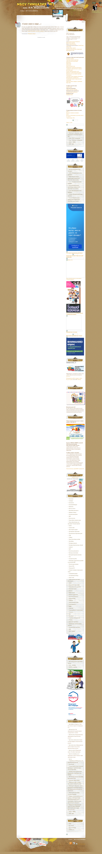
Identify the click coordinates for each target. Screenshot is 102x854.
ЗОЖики (70, 537)
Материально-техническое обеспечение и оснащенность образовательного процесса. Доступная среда (74, 69)
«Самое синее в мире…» (31, 23)
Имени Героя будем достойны (74, 539)
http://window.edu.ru (72, 745)
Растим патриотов (72, 604)
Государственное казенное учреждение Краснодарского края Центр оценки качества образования (75, 768)
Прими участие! (72, 592)
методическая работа (73, 558)
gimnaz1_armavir (73, 47)
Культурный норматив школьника (75, 554)
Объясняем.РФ (72, 568)
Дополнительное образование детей (75, 533)
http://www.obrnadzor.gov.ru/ (74, 753)
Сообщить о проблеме (75, 246)
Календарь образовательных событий (76, 545)
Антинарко (71, 500)
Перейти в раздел (75, 477)
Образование (68, 63)
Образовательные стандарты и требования (74, 81)
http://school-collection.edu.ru (74, 739)
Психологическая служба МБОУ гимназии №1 (75, 468)
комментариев (72, 827)
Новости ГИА (71, 566)
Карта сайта (68, 82)
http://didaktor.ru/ (72, 724)
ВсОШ (70, 525)
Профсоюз (71, 600)
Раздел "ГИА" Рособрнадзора (74, 138)
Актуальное (71, 498)
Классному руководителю (74, 550)
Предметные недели (72, 588)
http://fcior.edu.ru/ (72, 734)
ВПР (70, 516)
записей (71, 825)
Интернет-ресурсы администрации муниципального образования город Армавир (75, 773)
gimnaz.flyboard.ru (72, 44)
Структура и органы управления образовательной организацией (72, 60)
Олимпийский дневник (73, 573)
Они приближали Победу (73, 575)
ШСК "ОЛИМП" (72, 631)
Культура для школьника (73, 552)
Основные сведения (70, 58)
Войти (70, 823)
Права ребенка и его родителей (74, 586)
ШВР (70, 629)
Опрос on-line (71, 577)
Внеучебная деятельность (73, 510)
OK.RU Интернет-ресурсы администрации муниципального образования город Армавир (74, 178)
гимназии (79, 379)
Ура (69, 614)
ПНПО (70, 583)
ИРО (70, 776)
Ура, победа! (71, 616)
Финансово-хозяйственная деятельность (73, 72)
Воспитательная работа (73, 514)
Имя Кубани (71, 541)
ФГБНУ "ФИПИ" (72, 142)
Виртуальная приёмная (70, 42)
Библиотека (71, 506)
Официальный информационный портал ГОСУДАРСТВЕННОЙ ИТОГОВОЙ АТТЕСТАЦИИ (74, 806)
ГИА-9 (67, 114)
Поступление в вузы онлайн (74, 584)
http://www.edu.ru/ (72, 750)
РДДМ (70, 606)
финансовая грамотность (73, 621)
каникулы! (71, 547)
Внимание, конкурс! (32, 33)
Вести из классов (72, 508)
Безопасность (71, 502)
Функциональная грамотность (71, 92)
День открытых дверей (73, 529)
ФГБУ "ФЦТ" (71, 144)
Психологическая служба (73, 602)
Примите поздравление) (73, 594)
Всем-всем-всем (72, 518)
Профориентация (69, 94)
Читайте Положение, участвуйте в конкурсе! (36, 31)
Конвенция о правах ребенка (74, 780)
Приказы (70, 590)
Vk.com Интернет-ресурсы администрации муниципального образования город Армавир (74, 187)
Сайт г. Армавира (72, 665)
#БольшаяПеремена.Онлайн (71, 313)
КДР (70, 549)
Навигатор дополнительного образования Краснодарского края (74, 49)
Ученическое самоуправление (74, 617)
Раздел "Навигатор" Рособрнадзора (75, 140)
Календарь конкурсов (73, 543)
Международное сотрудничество (72, 77)
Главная (70, 839)
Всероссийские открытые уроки (75, 520)
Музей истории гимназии (73, 564)
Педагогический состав (70, 66)
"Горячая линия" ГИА (70, 117)
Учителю (70, 619)
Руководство (68, 64)
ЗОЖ (70, 535)
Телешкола (71, 612)
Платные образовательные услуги (72, 71)
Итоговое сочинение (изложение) (72, 112)
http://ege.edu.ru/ (72, 729)
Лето (70, 556)
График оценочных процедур (71, 89)
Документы (68, 62)
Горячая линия (69, 87)
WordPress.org (71, 829)
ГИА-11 (67, 111)
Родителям (71, 608)
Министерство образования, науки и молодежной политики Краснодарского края (75, 134)
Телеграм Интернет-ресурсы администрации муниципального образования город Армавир (74, 199)
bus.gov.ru (68, 376)
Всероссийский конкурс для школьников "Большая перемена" (73, 279)
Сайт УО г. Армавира (73, 667)
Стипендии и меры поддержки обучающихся (74, 76)
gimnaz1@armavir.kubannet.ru (74, 41)
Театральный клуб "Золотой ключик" (76, 610)
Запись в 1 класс (69, 122)
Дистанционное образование (74, 531)
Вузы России (71, 764)
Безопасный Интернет (73, 504)
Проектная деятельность (73, 596)
